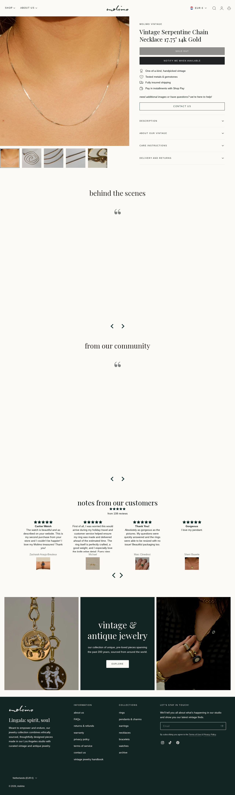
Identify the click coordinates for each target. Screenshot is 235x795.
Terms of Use (195, 734)
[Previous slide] (112, 326)
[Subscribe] (222, 726)
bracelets (124, 739)
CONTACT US (182, 106)
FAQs (77, 719)
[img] (117, 509)
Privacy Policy (209, 734)
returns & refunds (84, 726)
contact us (80, 752)
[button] (214, 8)
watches (124, 746)
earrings (124, 726)
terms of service (83, 746)
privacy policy (81, 739)
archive (123, 752)
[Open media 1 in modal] (123, 23)
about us (79, 712)
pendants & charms (130, 719)
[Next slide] (123, 326)
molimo (21, 786)
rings (122, 712)
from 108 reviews (118, 513)
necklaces (125, 732)
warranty (79, 732)
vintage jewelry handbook (88, 759)
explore (118, 664)
